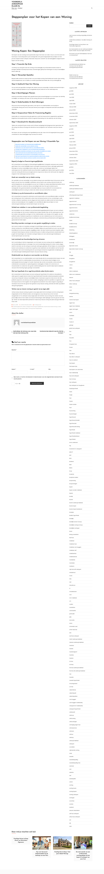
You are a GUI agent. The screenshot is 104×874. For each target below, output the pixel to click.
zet (70, 820)
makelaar (71, 541)
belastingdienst (73, 233)
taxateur (71, 645)
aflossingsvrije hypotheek (76, 195)
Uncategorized (37, 304)
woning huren (72, 788)
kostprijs (71, 512)
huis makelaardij (73, 372)
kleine (70, 468)
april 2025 (71, 138)
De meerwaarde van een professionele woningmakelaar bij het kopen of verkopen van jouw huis (83, 855)
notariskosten (73, 591)
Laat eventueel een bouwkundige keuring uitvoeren (28, 152)
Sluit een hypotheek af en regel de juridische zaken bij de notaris (32, 156)
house (71, 347)
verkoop (71, 737)
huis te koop (72, 379)
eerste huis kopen (74, 299)
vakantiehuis (72, 690)
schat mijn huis (73, 629)
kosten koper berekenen (75, 509)
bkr (70, 252)
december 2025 (73, 113)
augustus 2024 (73, 164)
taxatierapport (73, 652)
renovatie (71, 620)
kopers (71, 493)
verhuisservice (73, 728)
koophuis (71, 474)
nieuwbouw (72, 585)
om (70, 601)
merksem (71, 566)
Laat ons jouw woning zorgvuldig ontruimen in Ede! (80, 36)
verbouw (71, 715)
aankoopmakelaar (74, 185)
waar (70, 753)
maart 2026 (72, 103)
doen (70, 287)
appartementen (73, 211)
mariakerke (72, 560)
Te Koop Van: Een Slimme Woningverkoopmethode (76, 66)
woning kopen (73, 791)
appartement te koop (75, 204)
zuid (70, 826)
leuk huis (71, 537)
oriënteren (14, 308)
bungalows (72, 261)
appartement (73, 201)
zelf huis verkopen (74, 813)
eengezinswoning (74, 293)
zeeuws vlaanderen (74, 810)
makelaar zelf (72, 550)
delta (70, 268)
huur (70, 407)
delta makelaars (73, 271)
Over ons (14, 8)
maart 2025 (72, 141)
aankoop (71, 182)
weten (71, 782)
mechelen (72, 563)
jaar (70, 455)
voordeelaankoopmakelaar (28, 322)
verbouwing (72, 718)
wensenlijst (22, 308)
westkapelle (72, 778)
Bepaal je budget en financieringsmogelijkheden (28, 144)
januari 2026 (72, 110)
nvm (70, 594)
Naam (14, 369)
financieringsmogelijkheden (37, 306)
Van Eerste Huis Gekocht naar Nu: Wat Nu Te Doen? (51, 332)
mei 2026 (71, 97)
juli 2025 (71, 129)
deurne (71, 277)
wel (70, 775)
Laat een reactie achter (26, 305)
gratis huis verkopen (74, 328)
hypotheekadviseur (74, 436)
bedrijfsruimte (73, 226)
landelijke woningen (74, 528)
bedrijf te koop (73, 223)
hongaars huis (73, 344)
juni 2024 (71, 170)
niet (70, 582)
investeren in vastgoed (75, 449)
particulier (72, 613)
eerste (71, 296)
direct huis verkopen (74, 280)
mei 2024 (71, 173)
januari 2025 (72, 148)
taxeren (71, 658)
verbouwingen (73, 721)
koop (70, 471)
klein (70, 464)
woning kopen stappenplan (35, 308)
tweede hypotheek (74, 680)
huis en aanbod (73, 360)
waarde (71, 756)
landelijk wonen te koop (75, 521)
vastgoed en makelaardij (75, 705)
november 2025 (73, 116)
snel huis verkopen (74, 636)
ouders (71, 604)
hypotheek (72, 429)
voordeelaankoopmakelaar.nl (17, 3)
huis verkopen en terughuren (76, 385)
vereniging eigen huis (74, 724)
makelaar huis (73, 544)
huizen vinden (72, 404)
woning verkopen (73, 794)
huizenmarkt (47, 306)
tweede (71, 677)
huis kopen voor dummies (76, 369)
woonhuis (71, 801)
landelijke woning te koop (76, 525)
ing (70, 445)
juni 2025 (71, 132)
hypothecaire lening (74, 426)
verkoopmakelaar (74, 740)
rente (70, 623)
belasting (71, 230)
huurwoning (72, 410)
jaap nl (71, 452)
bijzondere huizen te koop (76, 249)
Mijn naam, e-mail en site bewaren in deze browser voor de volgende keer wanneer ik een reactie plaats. (38, 378)
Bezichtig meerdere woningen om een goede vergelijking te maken (33, 151)
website (71, 772)
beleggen (71, 236)
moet (70, 575)
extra (70, 312)
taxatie (71, 648)
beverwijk (71, 242)
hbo (70, 331)
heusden (71, 337)
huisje (70, 395)
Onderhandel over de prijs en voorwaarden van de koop (30, 154)
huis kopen (72, 363)
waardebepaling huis (74, 763)
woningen (71, 797)
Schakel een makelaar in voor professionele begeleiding (30, 149)
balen (70, 220)
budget (28, 306)
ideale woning (53, 306)
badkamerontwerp (74, 217)
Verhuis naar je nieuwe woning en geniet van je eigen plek (30, 158)
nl (69, 588)
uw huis (71, 686)
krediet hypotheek (74, 515)
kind (70, 458)
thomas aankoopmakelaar (76, 667)
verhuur (71, 734)
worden (71, 804)
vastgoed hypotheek (74, 709)
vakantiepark (72, 693)
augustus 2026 (73, 88)
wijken (26, 308)
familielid (71, 315)
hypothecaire (72, 423)
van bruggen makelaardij (75, 702)
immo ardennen (73, 442)
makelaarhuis (72, 553)
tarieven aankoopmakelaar (76, 642)
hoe (70, 341)
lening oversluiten (74, 534)
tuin (18, 308)
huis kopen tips (73, 366)
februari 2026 (72, 107)
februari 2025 (72, 145)
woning (71, 785)
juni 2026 (71, 94)
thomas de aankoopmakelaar (77, 671)
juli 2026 (71, 91)
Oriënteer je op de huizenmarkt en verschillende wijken (29, 147)
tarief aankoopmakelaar (75, 639)
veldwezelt (72, 712)
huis (70, 350)
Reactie (14, 350)
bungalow (71, 258)
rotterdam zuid (73, 626)
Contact (20, 8)
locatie (59, 306)
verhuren (71, 731)
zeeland (71, 807)
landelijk (71, 518)
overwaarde (72, 610)
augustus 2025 (73, 126)
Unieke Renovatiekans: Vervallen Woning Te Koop (80, 40)
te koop (71, 664)
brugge (71, 255)
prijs (70, 617)
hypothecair (72, 417)
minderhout (72, 572)
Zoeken (71, 23)
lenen (70, 531)
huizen (71, 401)
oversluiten (72, 607)
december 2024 (73, 151)
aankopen (72, 192)
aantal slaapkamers (17, 306)
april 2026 (71, 100)
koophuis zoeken (73, 477)
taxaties (71, 655)
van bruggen (72, 699)
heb (70, 334)
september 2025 (73, 122)
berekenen (72, 239)
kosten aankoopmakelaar (76, 502)
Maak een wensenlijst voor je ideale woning (26, 146)
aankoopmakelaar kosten (76, 188)
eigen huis (72, 303)
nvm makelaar (73, 598)
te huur (71, 661)
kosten (71, 499)
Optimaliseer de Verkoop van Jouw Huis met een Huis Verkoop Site (24, 332)
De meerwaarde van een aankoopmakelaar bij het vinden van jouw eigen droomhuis (80, 49)
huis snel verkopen (74, 376)
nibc (70, 579)
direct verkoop (73, 284)
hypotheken (72, 439)
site (70, 632)
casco (71, 265)
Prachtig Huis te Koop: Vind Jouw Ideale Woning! (62, 852)
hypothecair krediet (74, 420)
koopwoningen (73, 483)
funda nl (71, 322)
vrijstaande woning (74, 750)
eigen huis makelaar (74, 306)
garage (71, 325)
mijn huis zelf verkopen (75, 569)
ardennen (71, 214)
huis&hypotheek (73, 388)
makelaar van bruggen (75, 547)
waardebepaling (73, 759)
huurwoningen (73, 414)
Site (49, 369)
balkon (24, 306)
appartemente (73, 207)
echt (70, 290)
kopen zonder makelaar (75, 490)
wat (70, 769)
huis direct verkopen (74, 357)
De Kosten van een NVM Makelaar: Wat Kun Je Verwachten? (80, 54)
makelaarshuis (73, 556)
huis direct (72, 353)
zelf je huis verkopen (74, 816)
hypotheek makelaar (74, 433)
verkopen (71, 744)
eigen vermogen (73, 309)
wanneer (71, 766)
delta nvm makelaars (75, 274)
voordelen (72, 747)
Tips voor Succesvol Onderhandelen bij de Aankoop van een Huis (41, 853)
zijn (70, 823)
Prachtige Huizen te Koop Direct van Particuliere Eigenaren (78, 45)
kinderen (71, 461)
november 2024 (73, 154)
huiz (70, 398)
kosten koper (72, 506)
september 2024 (73, 160)
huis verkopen (73, 382)
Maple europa (73, 75)
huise (70, 391)
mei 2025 (71, 135)
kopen (71, 487)
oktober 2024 (72, 157)
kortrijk (71, 496)
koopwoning (72, 480)
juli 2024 (71, 167)
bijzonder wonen (73, 246)
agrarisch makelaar (74, 198)
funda (70, 318)
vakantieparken (73, 696)
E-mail (32, 369)
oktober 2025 (72, 119)
